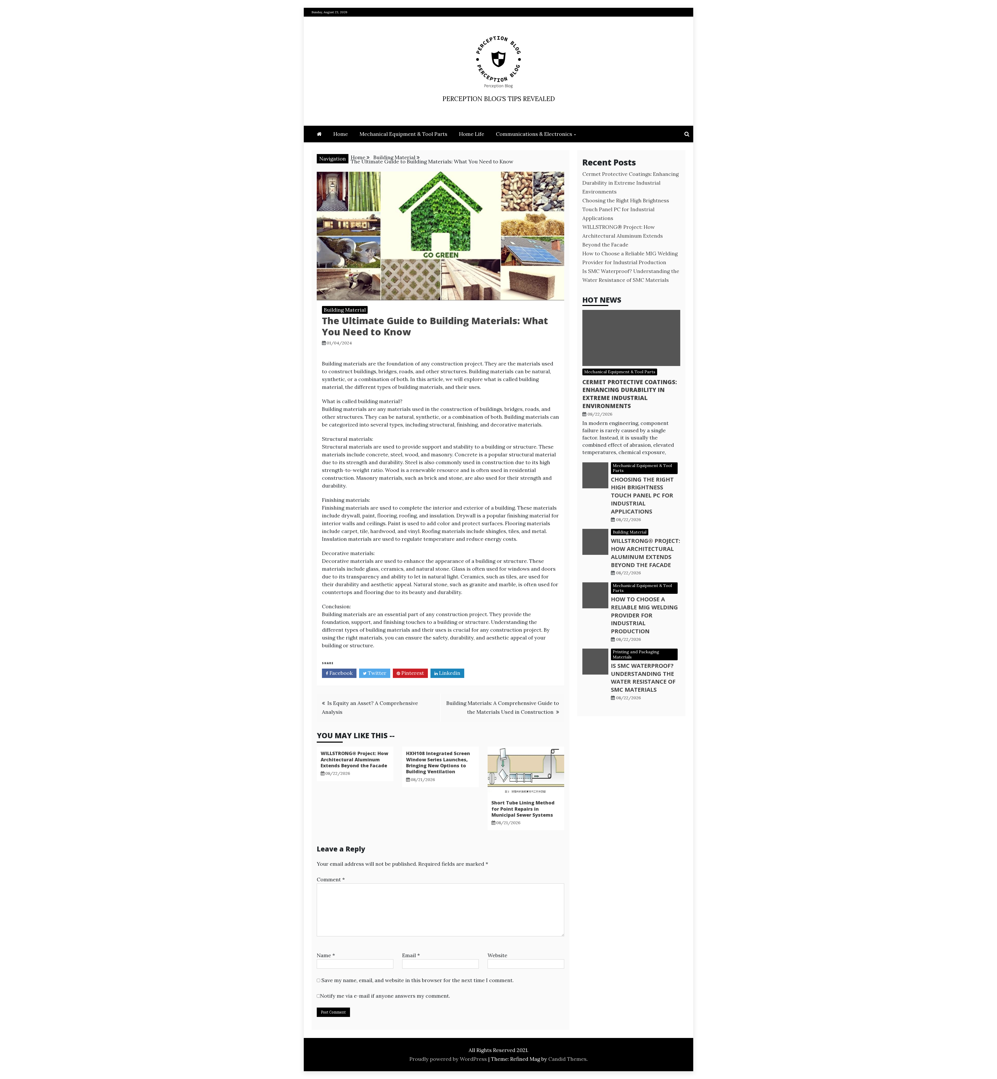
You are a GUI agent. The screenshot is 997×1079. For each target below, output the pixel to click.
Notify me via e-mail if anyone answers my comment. (385, 996)
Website (497, 955)
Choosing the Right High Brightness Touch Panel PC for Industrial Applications (625, 209)
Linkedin (449, 673)
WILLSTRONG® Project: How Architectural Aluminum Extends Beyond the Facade (354, 759)
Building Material (345, 310)
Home (340, 134)
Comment (331, 879)
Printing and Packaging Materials (636, 654)
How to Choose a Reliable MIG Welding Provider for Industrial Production (644, 615)
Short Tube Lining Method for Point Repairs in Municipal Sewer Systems (523, 809)
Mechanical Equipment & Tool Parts (403, 134)
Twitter (376, 673)
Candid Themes (567, 1059)
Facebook (340, 673)
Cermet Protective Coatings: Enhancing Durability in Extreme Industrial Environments (630, 183)
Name (326, 955)
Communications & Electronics (534, 134)
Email (411, 955)
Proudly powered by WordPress (448, 1059)
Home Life (471, 134)
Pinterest (412, 673)
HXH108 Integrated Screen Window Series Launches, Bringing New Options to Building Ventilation (438, 762)
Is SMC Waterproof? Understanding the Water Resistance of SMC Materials (643, 677)
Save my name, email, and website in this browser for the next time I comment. (417, 980)
